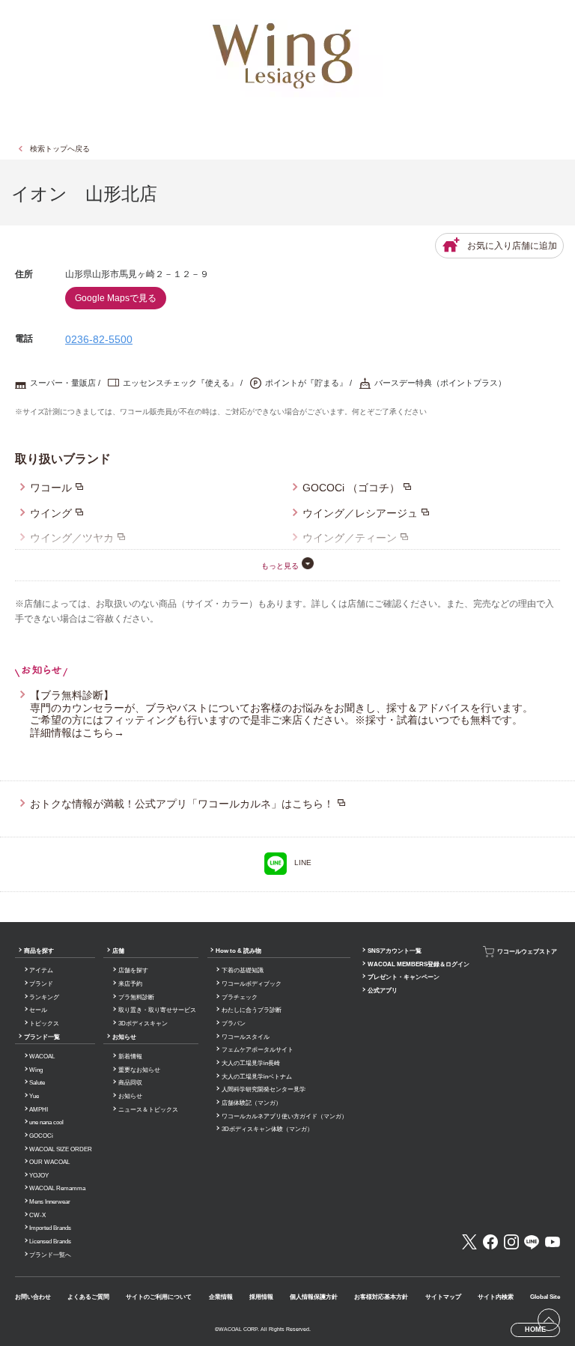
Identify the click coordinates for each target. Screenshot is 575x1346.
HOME (535, 1329)
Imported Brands (50, 1228)
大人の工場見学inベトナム (257, 1076)
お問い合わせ (33, 1297)
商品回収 (130, 1082)
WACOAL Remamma (57, 1188)
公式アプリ (383, 990)
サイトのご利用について (159, 1297)
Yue (34, 1096)
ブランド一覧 (42, 1037)
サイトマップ (443, 1297)
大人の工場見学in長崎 (251, 1063)
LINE (302, 862)
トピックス (44, 1023)
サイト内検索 (496, 1297)
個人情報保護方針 (314, 1297)
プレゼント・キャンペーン (403, 977)
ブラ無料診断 (136, 997)
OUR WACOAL (49, 1162)
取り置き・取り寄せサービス (157, 1010)
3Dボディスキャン (143, 1023)
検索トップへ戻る (60, 149)
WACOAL (42, 1056)
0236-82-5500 (99, 339)
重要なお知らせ (139, 1070)
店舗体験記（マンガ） (252, 1103)
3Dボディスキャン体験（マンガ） (267, 1129)
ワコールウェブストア (527, 951)
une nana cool (46, 1122)
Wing (36, 1070)
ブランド (41, 983)
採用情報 (261, 1297)
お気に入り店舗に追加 (512, 245)
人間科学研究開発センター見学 (263, 1089)
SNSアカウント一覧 (395, 951)
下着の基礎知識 (243, 970)
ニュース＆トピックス (148, 1109)
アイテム (41, 970)
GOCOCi (41, 1136)
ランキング (44, 997)
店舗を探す (133, 970)
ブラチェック (240, 997)
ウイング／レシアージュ (360, 513)
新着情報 (130, 1056)
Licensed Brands (50, 1241)
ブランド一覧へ (50, 1255)
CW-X (37, 1215)
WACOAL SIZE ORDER (60, 1149)
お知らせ (124, 1037)
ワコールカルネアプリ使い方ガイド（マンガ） (284, 1116)
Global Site (545, 1297)
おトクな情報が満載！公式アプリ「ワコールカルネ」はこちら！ (182, 804)
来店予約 (130, 983)
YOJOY (39, 1175)
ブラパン (234, 1023)
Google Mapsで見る (115, 298)
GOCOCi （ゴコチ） (351, 488)
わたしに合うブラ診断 (252, 1010)
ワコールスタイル (246, 1037)
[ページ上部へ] (549, 1320)
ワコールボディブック (252, 983)
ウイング (51, 513)
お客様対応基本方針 (381, 1297)
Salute (37, 1082)
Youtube (552, 1241)
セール (38, 1010)
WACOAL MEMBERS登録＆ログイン (418, 964)
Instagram (511, 1241)
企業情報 (221, 1297)
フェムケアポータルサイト (257, 1049)
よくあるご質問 (88, 1297)
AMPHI (38, 1109)
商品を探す (39, 951)
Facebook (490, 1241)
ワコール (51, 488)
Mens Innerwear (49, 1201)
